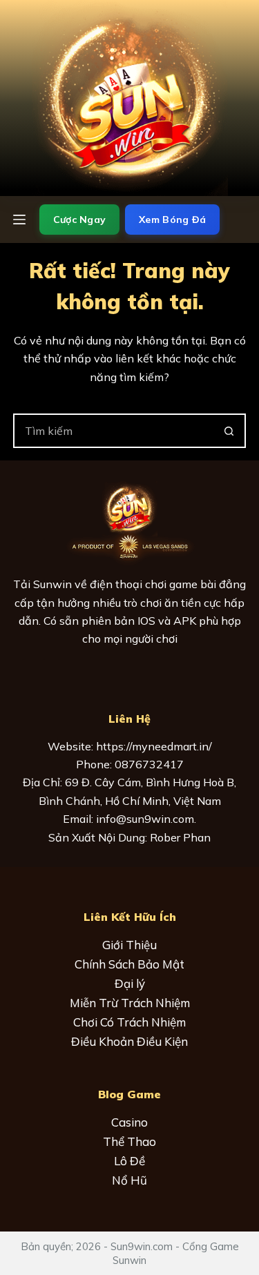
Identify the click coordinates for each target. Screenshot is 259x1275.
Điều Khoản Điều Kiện (129, 1041)
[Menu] (19, 219)
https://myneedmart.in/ (154, 746)
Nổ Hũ (129, 1180)
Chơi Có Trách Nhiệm (129, 1022)
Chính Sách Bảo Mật (129, 964)
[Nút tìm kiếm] (228, 431)
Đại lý (130, 983)
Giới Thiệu (129, 944)
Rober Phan (180, 837)
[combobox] (114, 430)
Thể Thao (129, 1141)
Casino (129, 1122)
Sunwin (52, 584)
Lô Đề (129, 1161)
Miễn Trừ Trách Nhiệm (130, 1002)
